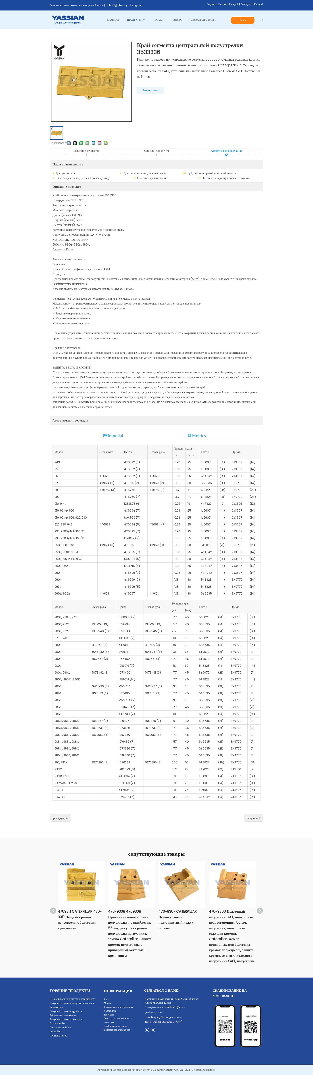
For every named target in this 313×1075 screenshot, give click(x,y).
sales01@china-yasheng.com (124, 5)
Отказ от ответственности (118, 1018)
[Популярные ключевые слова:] (262, 20)
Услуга (107, 1003)
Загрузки (109, 1014)
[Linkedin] (153, 1030)
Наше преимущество (86, 151)
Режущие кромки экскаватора (66, 1019)
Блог (106, 999)
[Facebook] (147, 1030)
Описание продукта (156, 151)
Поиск (243, 20)
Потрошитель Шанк (60, 1027)
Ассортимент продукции (226, 151)
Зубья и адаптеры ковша (63, 1015)
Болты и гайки (58, 1023)
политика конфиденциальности (115, 1024)
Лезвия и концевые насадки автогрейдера (72, 999)
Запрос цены (150, 90)
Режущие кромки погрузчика (66, 1011)
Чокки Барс (56, 1031)
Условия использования (117, 1030)
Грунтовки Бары (58, 1035)
